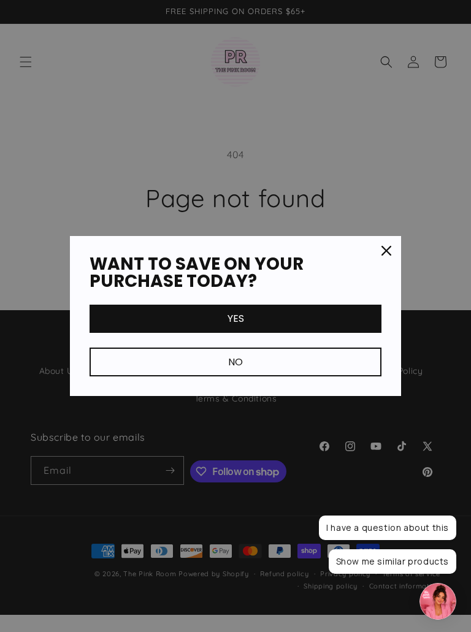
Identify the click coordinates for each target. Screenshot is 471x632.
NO (235, 362)
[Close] (386, 250)
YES (236, 318)
